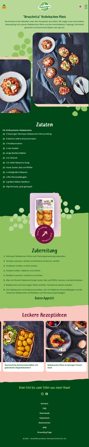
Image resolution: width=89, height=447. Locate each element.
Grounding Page (44, 431)
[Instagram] (41, 393)
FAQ (43, 407)
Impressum (44, 417)
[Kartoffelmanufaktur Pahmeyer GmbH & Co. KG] (44, 6)
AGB (44, 427)
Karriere (43, 403)
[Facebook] (46, 393)
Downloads (44, 412)
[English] (78, 6)
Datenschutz (44, 422)
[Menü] (84, 6)
